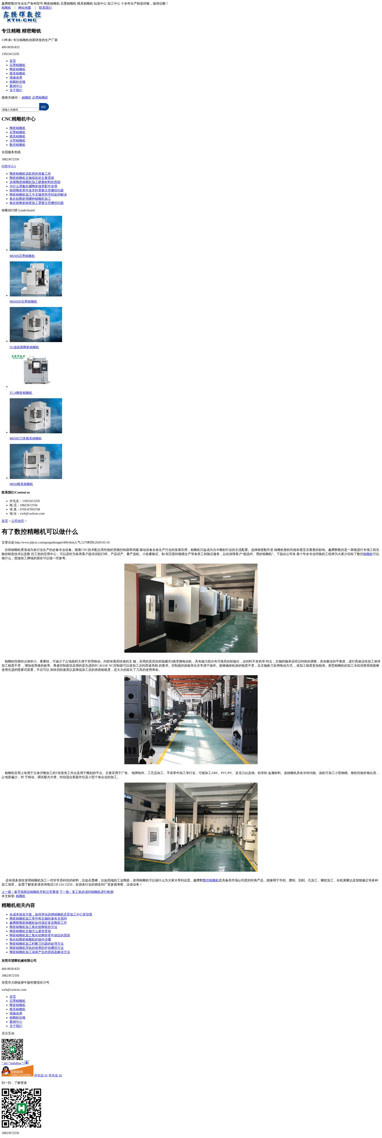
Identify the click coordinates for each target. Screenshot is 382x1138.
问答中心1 (9, 166)
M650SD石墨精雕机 (23, 301)
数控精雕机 (17, 144)
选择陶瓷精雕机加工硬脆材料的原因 (35, 182)
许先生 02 (55, 1075)
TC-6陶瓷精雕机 (21, 392)
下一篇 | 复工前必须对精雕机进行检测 (86, 892)
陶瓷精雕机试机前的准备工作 (30, 173)
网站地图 (24, 7)
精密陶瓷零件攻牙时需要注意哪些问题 (37, 190)
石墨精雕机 (17, 65)
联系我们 (45, 7)
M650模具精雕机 (21, 484)
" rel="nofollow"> (13, 1063)
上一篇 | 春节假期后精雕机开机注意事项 (30, 892)
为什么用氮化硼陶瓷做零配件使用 (33, 186)
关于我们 (16, 90)
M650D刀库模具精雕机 (26, 438)
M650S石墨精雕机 (22, 256)
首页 (13, 61)
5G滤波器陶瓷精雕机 (24, 347)
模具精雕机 (17, 73)
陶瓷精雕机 (17, 69)
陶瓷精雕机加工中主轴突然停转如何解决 (38, 194)
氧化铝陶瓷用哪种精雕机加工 (30, 198)
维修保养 (16, 77)
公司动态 (17, 521)
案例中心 (16, 86)
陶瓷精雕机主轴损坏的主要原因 (32, 178)
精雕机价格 (17, 81)
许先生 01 (41, 1075)
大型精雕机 (17, 140)
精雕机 (6, 7)
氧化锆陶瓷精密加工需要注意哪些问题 (37, 203)
